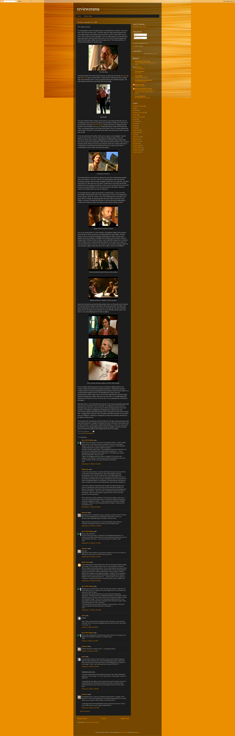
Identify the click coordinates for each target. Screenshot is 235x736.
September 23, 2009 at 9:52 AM (91, 464)
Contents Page (88, 16)
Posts (137, 34)
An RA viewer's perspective (143, 80)
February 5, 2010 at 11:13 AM (90, 707)
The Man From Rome (140, 81)
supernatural (136, 152)
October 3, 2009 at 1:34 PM (90, 641)
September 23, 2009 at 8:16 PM (91, 507)
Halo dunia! (138, 73)
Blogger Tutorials (142, 26)
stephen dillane (137, 150)
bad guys (135, 143)
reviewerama (88, 9)
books (135, 119)
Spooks (135, 110)
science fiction (137, 147)
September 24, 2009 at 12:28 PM (91, 526)
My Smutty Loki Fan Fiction (142, 97)
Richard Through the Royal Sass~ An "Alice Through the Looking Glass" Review (145, 92)
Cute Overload (139, 71)
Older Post (125, 719)
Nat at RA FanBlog (87, 440)
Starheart (84, 512)
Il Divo (135, 128)
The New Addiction (140, 68)
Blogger (137, 732)
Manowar (136, 139)
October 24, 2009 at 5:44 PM (90, 666)
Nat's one (83, 77)
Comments (138, 37)
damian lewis (137, 136)
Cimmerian (123, 732)
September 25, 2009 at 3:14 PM (91, 556)
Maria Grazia (86, 562)
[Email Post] (93, 431)
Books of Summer (140, 86)
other (134, 125)
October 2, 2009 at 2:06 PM (90, 627)
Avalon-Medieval (140, 96)
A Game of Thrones (138, 112)
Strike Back (136, 132)
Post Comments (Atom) (92, 722)
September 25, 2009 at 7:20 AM (91, 543)
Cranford (135, 121)
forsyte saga (136, 145)
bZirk (83, 615)
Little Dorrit (136, 130)
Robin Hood (136, 141)
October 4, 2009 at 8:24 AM (90, 651)
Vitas (134, 134)
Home (79, 16)
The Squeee (138, 75)
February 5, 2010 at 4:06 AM (90, 689)
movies (135, 114)
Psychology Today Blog (142, 61)
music (135, 123)
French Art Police (97, 124)
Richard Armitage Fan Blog (143, 88)
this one (123, 75)
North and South (138, 117)
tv (93, 433)
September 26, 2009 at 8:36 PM (91, 580)
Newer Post (82, 719)
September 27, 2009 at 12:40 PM (91, 610)
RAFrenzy (138, 67)
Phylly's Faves (139, 84)
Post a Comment (85, 711)
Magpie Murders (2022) (141, 77)
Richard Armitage (87, 433)
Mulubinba (85, 469)
